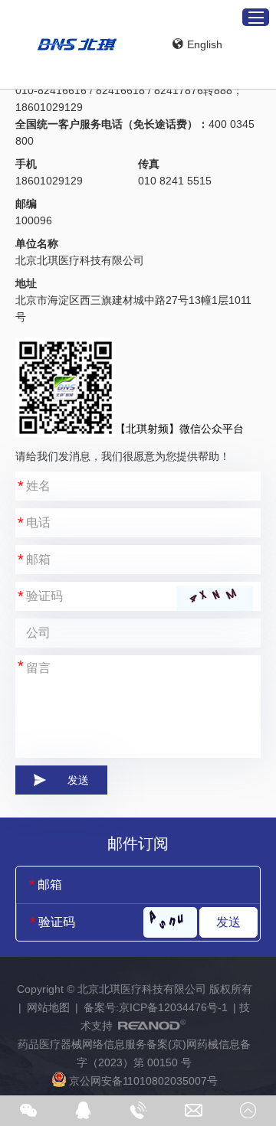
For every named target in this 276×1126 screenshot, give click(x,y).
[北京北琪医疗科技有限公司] (77, 44)
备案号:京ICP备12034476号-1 (156, 1007)
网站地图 (48, 1007)
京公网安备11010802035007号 (143, 1081)
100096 (33, 220)
